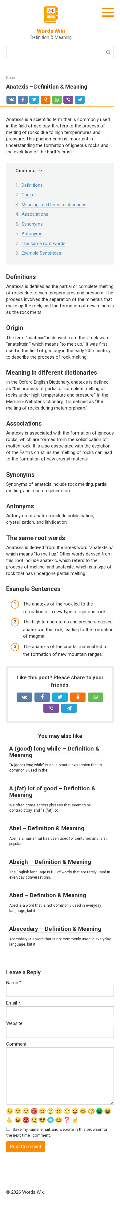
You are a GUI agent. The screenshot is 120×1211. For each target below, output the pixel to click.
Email (13, 1003)
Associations (35, 214)
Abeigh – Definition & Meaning (50, 861)
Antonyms (32, 233)
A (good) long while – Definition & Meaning (54, 752)
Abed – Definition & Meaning (47, 895)
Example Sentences (41, 253)
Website (14, 1023)
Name (14, 982)
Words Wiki (51, 31)
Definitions (32, 185)
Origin (27, 195)
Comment (16, 1044)
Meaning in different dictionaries (54, 204)
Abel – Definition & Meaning (46, 828)
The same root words (44, 243)
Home (11, 78)
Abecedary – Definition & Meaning (55, 928)
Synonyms (32, 224)
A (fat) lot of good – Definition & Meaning (52, 791)
